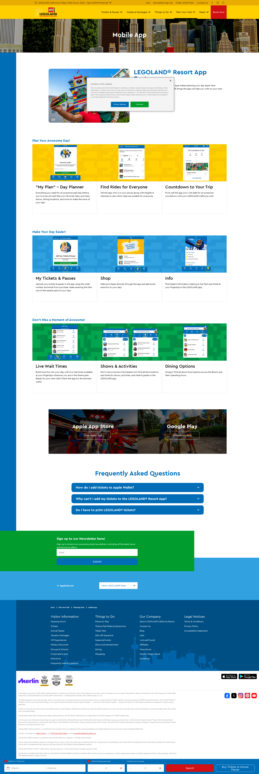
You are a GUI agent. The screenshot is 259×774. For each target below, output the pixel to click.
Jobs (148, 2)
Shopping (100, 654)
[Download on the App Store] (229, 676)
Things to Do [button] (162, 12)
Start (53, 607)
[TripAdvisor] (69, 680)
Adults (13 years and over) (100, 761)
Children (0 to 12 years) (135, 761)
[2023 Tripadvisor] (44, 680)
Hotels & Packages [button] (137, 12)
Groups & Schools (59, 649)
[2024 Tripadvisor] (56, 680)
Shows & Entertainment (106, 644)
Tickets (54, 626)
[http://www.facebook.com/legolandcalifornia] (227, 695)
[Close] (170, 81)
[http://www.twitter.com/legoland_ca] (234, 695)
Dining (98, 649)
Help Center (41, 733)
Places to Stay (102, 621)
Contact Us (202, 2)
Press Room (145, 649)
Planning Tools (79, 607)
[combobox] (118, 585)
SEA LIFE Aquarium (104, 635)
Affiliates (144, 644)
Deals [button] (202, 12)
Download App (93, 435)
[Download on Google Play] (248, 676)
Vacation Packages (60, 635)
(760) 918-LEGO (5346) (59, 733)
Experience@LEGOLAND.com (85, 733)
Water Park (100, 630)
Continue (139, 104)
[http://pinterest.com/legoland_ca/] (247, 695)
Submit (97, 561)
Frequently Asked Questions (64, 663)
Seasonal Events (103, 640)
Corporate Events (59, 654)
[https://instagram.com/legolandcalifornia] (240, 695)
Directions (56, 658)
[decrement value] (91, 768)
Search (190, 768)
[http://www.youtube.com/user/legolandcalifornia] (254, 695)
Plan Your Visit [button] (184, 12)
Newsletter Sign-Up (163, 2)
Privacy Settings (120, 104)
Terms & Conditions (193, 621)
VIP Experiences (59, 640)
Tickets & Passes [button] (110, 12)
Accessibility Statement (196, 630)
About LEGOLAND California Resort (157, 621)
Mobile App (92, 607)
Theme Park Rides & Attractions (110, 626)
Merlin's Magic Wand (150, 654)
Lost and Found (147, 640)
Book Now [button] (218, 12)
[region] (130, 94)
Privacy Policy (191, 626)
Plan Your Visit (64, 607)
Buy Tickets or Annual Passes (235, 768)
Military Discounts (59, 644)
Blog (142, 630)
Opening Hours (58, 621)
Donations (145, 658)
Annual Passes (57, 630)
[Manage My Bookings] (212, 3)
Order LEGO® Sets (185, 2)
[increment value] (121, 768)
